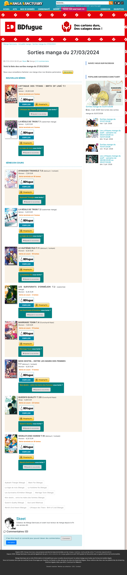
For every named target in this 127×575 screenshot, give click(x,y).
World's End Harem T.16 (31, 436)
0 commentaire (43, 61)
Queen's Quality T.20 (30, 397)
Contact (78, 566)
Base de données (27, 9)
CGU (73, 566)
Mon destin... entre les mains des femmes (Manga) (25, 498)
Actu (15, 9)
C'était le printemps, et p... (64, 8)
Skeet (24, 61)
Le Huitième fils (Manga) (37, 488)
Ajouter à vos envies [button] (39, 114)
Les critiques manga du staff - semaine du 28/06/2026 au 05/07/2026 (110, 159)
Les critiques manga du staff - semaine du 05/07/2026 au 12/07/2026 (110, 133)
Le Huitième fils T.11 (29, 248)
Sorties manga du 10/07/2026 (108, 145)
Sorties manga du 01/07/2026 (108, 120)
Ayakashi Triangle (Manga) (15, 483)
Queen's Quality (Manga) (14, 503)
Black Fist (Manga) (35, 483)
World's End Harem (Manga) (15, 508)
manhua (83, 552)
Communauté (44, 9)
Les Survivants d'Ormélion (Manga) (18, 493)
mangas (71, 552)
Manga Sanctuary (29, 552)
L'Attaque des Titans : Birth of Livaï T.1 (41, 86)
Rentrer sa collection (64, 566)
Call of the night (95, 6)
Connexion (105, 9)
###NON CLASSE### (83, 6)
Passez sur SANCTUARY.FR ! (74, 9)
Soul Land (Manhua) (35, 503)
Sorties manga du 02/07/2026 (99, 106)
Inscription (119, 9)
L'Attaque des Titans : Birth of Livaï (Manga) (47, 508)
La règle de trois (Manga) (14, 488)
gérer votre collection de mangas (55, 554)
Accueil (6, 9)
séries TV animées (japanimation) (100, 552)
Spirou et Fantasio (69, 6)
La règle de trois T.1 (29, 121)
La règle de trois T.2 (29, 209)
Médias (56, 9)
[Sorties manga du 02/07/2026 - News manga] (104, 93)
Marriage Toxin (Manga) (44, 493)
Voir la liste (68, 72)
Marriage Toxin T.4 (28, 322)
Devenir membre (51, 566)
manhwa (77, 552)
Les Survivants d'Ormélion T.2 (36, 287)
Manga (23, 3)
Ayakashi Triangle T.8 (30, 171)
